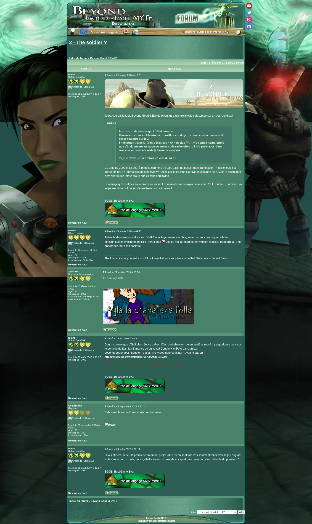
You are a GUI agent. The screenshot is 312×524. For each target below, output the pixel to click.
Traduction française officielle (151, 520)
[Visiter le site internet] (113, 223)
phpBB (160, 518)
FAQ (226, 31)
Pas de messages (103, 32)
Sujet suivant (235, 62)
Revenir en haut (77, 222)
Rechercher (189, 31)
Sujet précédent (212, 62)
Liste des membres (209, 31)
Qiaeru (171, 520)
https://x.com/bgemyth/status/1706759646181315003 (136, 357)
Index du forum (78, 58)
